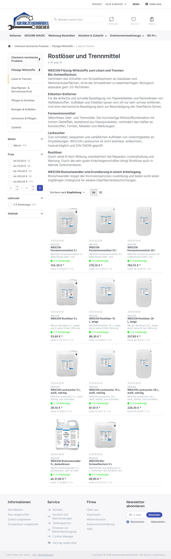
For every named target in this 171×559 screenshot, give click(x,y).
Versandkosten (45, 555)
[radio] (93, 192)
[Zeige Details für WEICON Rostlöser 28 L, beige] (143, 291)
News (136, 4)
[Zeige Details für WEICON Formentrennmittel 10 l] (105, 220)
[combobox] (78, 19)
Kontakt (97, 4)
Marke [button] (12, 139)
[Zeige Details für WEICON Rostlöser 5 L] (67, 291)
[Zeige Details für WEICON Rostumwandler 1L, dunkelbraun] (67, 434)
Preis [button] (11, 154)
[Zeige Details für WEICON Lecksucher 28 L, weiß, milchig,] (143, 363)
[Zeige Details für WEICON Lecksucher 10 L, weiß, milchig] (105, 363)
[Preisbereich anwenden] (40, 188)
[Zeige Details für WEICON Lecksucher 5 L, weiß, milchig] (67, 363)
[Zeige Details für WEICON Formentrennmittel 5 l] (67, 220)
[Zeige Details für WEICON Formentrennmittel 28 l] (143, 220)
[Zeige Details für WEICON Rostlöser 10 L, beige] (105, 291)
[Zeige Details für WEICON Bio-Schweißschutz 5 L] (105, 434)
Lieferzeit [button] (13, 198)
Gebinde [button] (13, 213)
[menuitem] (15, 35)
